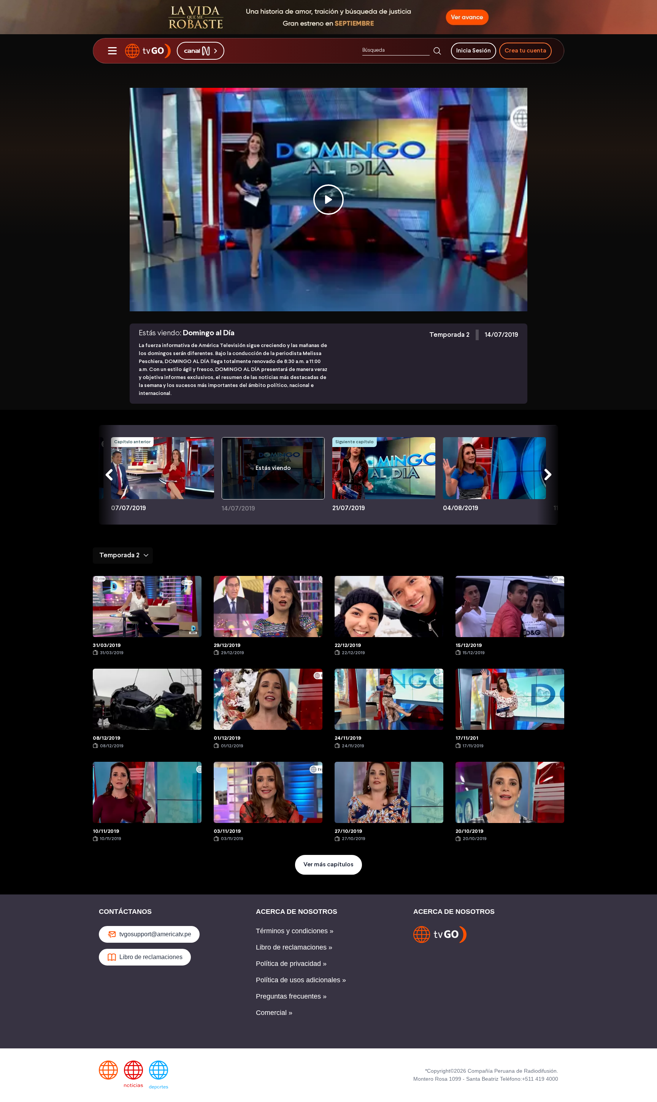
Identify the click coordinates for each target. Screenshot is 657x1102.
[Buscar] (437, 50)
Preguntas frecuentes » (291, 996)
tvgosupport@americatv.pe (155, 934)
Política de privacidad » (291, 963)
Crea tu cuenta (525, 51)
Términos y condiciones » (294, 931)
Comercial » (274, 1012)
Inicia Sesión (473, 51)
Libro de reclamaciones (150, 957)
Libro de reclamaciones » (294, 947)
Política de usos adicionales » (301, 980)
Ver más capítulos (328, 864)
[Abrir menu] (112, 51)
